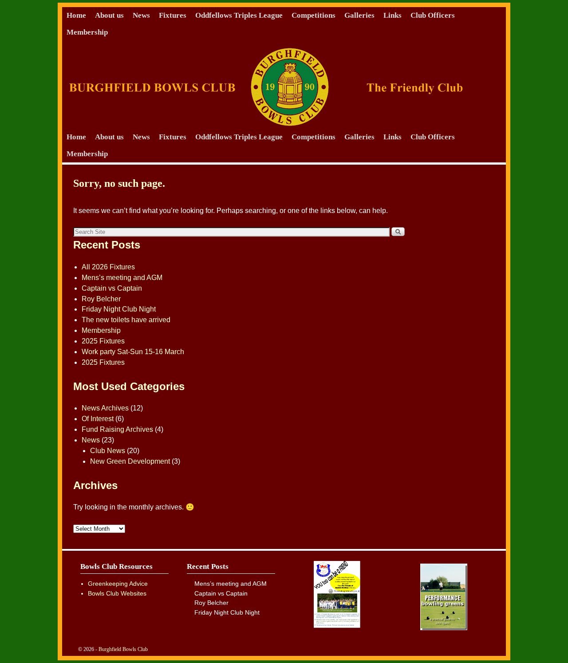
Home (76, 15)
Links (392, 15)
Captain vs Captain (112, 288)
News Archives (105, 408)
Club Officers (432, 15)
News (141, 15)
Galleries (359, 15)
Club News (107, 450)
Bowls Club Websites (117, 593)
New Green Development (130, 461)
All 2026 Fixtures (108, 267)
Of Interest (98, 418)
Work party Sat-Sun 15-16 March (133, 351)
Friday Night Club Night (119, 309)
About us (109, 15)
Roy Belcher (101, 299)
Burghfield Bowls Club (123, 649)
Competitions (313, 15)
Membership (87, 32)
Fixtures (172, 15)
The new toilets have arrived (126, 320)
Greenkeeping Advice (118, 583)
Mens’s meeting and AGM (122, 277)
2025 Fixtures (103, 341)
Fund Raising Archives (117, 429)
